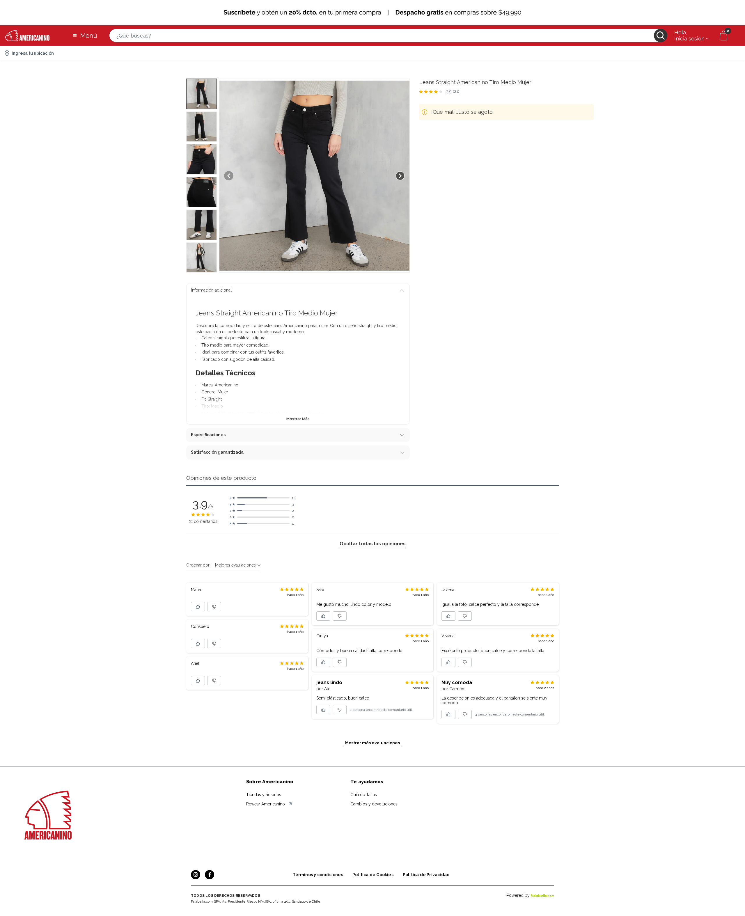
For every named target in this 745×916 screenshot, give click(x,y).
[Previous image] (228, 175)
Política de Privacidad (426, 874)
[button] (388, 35)
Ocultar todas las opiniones (373, 543)
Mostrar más (298, 419)
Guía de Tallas (363, 794)
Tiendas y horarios (263, 794)
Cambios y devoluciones (374, 804)
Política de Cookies (372, 874)
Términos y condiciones (318, 874)
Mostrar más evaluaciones (372, 743)
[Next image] (400, 175)
